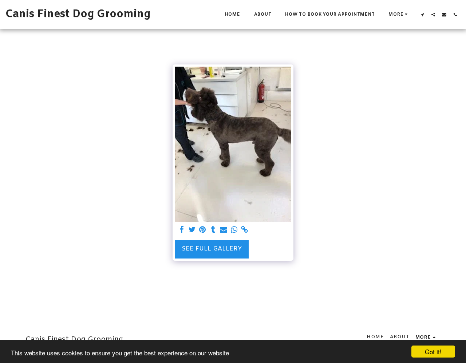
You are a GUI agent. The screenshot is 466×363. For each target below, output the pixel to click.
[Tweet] (192, 230)
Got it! (433, 351)
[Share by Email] (224, 230)
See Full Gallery (212, 249)
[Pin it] (202, 230)
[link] (245, 230)
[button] (422, 14)
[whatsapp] (234, 230)
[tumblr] (213, 230)
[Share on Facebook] (181, 230)
